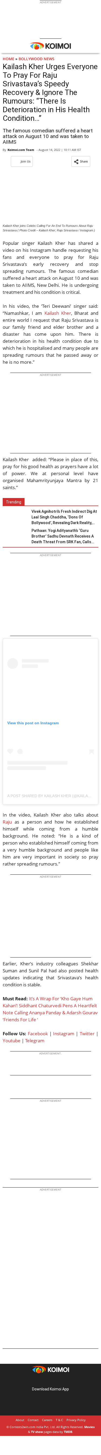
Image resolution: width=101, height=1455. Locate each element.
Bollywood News (36, 58)
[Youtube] (66, 1380)
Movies (89, 1427)
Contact (33, 1420)
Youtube (11, 1040)
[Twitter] (16, 1089)
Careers (47, 1420)
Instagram (63, 1033)
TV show (37, 1432)
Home (8, 58)
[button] (80, 161)
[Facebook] (7, 1089)
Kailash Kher (57, 313)
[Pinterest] (50, 1380)
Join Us (25, 161)
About (20, 1420)
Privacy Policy (76, 1420)
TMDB (68, 1432)
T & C (59, 1420)
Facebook (38, 1033)
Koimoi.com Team (21, 150)
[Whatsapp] (25, 1089)
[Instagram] (43, 1380)
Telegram (34, 1040)
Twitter (87, 1033)
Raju (7, 822)
